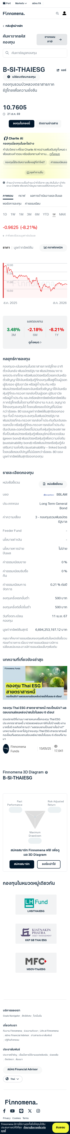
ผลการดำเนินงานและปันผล (46, 196)
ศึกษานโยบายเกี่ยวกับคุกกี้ (23, 1129)
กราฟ (21, 196)
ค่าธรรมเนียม (32, 203)
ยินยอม (60, 1127)
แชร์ (63, 70)
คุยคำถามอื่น (36, 172)
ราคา (6, 247)
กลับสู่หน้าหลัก (13, 26)
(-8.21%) (27, 228)
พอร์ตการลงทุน (12, 203)
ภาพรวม (8, 196)
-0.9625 (10, 228)
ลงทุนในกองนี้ (21, 123)
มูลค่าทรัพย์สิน (23, 247)
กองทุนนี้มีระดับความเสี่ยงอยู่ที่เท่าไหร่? (25, 162)
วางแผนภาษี (50, 39)
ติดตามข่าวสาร (48, 123)
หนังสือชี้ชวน (55, 484)
